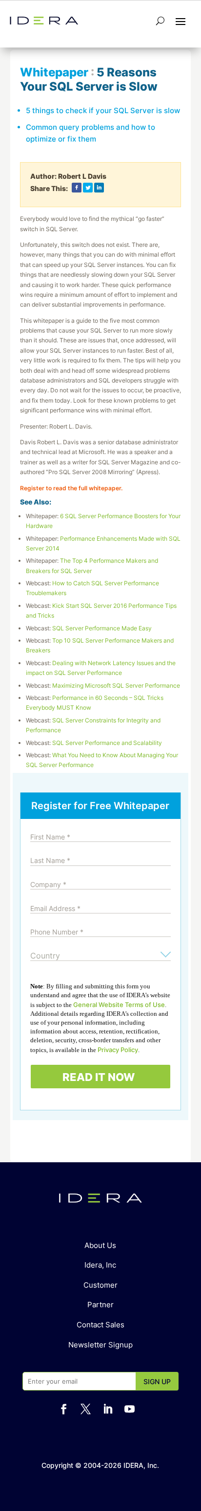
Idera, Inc (100, 1265)
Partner (100, 1304)
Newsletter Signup (100, 1344)
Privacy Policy (118, 1050)
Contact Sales (100, 1324)
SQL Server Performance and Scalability (107, 742)
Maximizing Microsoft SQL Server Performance (116, 685)
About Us (100, 1245)
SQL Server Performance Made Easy (102, 628)
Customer (100, 1285)
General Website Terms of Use (119, 1004)
